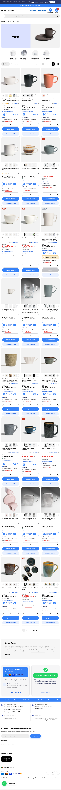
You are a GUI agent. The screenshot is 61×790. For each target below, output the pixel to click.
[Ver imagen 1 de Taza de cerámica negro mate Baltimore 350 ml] (24, 95)
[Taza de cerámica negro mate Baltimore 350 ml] (30, 80)
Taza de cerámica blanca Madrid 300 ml (10, 169)
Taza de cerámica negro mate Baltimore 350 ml (29, 99)
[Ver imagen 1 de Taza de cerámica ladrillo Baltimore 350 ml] (43, 95)
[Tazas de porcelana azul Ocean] (30, 219)
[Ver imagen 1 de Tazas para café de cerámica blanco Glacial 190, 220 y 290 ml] (6, 95)
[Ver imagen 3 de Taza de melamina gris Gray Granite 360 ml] (14, 445)
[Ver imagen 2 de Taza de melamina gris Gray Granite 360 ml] (10, 445)
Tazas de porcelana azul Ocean (30, 237)
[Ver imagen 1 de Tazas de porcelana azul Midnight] (26, 445)
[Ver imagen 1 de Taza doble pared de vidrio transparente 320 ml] (46, 515)
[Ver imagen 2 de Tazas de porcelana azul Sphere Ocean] (30, 584)
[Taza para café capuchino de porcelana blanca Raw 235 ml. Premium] (30, 360)
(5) (9, 173)
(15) (9, 103)
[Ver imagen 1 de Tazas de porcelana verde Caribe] (46, 584)
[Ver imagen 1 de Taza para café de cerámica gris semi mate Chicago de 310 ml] (46, 306)
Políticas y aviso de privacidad (36, 778)
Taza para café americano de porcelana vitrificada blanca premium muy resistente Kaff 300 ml (49, 239)
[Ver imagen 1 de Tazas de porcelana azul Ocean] (26, 234)
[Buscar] (58, 16)
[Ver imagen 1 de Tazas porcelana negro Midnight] (46, 445)
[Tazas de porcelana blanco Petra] (30, 149)
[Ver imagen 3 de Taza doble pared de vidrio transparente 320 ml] (53, 515)
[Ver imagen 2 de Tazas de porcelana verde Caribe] (50, 584)
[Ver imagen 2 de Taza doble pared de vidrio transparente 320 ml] (50, 515)
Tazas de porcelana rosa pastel (10, 518)
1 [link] (23, 630)
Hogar (3, 21)
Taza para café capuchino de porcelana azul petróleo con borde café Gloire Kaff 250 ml (49, 380)
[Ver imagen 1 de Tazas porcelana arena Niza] (6, 234)
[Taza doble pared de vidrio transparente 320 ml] (50, 499)
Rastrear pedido (42, 10)
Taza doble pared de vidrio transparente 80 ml (28, 519)
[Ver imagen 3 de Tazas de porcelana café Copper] (14, 584)
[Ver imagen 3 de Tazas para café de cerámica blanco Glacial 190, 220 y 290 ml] (14, 95)
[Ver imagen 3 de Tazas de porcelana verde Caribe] (53, 584)
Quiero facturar (14, 692)
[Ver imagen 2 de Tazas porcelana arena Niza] (10, 234)
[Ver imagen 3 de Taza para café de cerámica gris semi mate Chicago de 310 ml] (53, 306)
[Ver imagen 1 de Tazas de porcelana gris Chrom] (46, 165)
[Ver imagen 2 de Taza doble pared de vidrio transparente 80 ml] (30, 515)
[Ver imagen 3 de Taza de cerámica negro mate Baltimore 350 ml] (31, 95)
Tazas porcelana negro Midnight (50, 448)
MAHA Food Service (11, 778)
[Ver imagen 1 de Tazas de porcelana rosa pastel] (6, 515)
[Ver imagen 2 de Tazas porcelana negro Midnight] (50, 445)
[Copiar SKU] (18, 103)
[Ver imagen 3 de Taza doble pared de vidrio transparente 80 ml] (34, 515)
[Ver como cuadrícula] (53, 64)
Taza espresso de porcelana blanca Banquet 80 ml (9, 310)
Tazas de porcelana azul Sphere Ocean (30, 588)
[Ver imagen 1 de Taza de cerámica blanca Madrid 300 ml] (6, 165)
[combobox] (30, 16)
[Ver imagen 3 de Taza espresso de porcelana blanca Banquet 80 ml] (14, 306)
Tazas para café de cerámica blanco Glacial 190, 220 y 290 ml (10, 99)
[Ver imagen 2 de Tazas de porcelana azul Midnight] (30, 445)
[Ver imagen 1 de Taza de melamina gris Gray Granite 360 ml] (6, 445)
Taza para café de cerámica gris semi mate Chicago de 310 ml (50, 310)
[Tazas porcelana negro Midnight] (50, 429)
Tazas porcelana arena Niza (9, 237)
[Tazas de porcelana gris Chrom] (50, 149)
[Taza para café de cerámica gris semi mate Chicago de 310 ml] (50, 291)
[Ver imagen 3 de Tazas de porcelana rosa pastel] (14, 515)
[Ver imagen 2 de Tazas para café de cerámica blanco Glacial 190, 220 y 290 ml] (10, 95)
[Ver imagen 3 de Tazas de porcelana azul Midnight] (34, 445)
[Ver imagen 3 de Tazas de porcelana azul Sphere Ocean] (34, 584)
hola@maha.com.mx (10, 718)
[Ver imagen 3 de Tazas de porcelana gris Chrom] (53, 165)
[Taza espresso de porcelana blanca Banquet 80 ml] (10, 291)
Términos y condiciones (53, 778)
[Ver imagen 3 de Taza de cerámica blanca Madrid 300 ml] (14, 165)
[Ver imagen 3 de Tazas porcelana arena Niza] (14, 234)
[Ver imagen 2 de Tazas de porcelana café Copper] (10, 584)
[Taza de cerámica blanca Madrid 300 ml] (10, 149)
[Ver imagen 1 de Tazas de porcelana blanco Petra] (26, 165)
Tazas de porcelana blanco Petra (30, 168)
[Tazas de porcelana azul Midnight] (30, 429)
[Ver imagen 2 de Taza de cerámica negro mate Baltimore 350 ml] (28, 95)
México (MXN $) (7, 767)
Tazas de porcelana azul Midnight (28, 448)
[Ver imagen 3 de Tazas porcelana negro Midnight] (53, 445)
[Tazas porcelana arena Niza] (10, 219)
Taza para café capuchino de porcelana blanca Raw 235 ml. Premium (29, 380)
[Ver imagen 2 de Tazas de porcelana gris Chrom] (50, 165)
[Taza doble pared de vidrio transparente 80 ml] (30, 499)
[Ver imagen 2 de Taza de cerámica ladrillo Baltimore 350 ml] (47, 95)
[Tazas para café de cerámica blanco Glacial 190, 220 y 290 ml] (10, 80)
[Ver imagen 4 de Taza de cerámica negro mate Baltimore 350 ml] (35, 95)
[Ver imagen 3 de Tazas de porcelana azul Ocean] (34, 234)
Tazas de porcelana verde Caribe (50, 587)
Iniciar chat (44, 692)
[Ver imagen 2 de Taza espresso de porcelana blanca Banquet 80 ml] (10, 306)
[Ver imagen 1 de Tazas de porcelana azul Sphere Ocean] (26, 584)
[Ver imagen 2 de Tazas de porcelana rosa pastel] (10, 515)
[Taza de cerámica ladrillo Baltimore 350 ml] (50, 80)
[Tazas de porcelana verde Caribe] (50, 569)
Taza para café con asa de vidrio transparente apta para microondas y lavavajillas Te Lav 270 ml (30, 311)
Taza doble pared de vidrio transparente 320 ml (48, 519)
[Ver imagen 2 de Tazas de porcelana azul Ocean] (30, 234)
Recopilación (10, 21)
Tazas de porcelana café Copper (10, 587)
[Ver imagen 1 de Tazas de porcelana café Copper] (6, 584)
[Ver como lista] (58, 64)
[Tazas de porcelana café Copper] (10, 569)
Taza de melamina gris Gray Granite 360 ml (9, 448)
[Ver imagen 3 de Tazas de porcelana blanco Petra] (34, 165)
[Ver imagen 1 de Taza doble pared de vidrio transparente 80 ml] (26, 515)
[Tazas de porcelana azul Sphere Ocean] (30, 569)
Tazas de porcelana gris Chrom (49, 168)
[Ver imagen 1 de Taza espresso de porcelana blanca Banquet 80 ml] (6, 306)
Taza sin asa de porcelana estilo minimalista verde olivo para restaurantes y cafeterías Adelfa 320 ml (10, 380)
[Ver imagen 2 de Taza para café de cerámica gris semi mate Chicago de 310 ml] (50, 306)
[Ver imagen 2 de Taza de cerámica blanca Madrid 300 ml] (10, 165)
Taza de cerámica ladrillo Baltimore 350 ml (48, 99)
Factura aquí (33, 10)
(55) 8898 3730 (39, 708)
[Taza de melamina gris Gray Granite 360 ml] (10, 429)
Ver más (52, 1)
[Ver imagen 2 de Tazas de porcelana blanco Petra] (30, 165)
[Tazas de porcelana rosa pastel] (10, 499)
